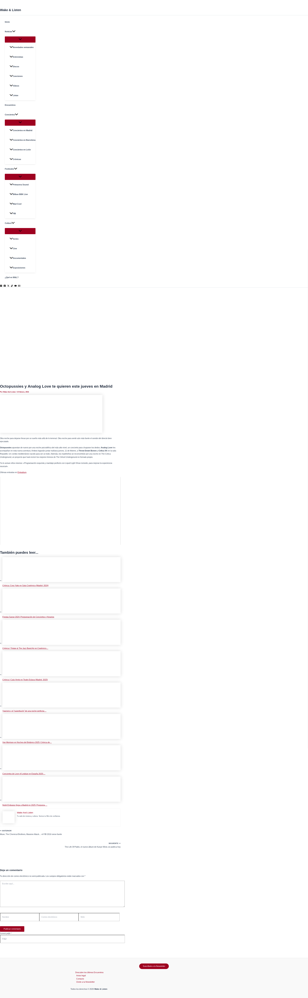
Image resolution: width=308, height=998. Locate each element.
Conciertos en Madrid (22, 130)
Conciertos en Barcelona (24, 140)
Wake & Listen (10, 10)
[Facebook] (5, 286)
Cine (15, 249)
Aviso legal (81, 976)
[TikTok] (12, 286)
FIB (14, 214)
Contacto (80, 979)
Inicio (7, 22)
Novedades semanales (23, 47)
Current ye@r (5, 933)
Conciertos (10, 115)
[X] (8, 286)
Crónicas (17, 159)
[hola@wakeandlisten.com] (19, 286)
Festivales (9, 169)
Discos (16, 67)
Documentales (19, 258)
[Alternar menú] (20, 39)
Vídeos (16, 86)
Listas (15, 95)
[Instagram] (1, 286)
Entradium (22, 472)
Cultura (8, 223)
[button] (13, 31)
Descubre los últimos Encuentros (89, 972)
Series (16, 239)
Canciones (18, 76)
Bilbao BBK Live (20, 194)
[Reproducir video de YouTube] (60, 511)
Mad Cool (17, 204)
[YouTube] (15, 286)
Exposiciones (19, 268)
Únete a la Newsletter (85, 982)
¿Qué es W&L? (12, 277)
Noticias (8, 32)
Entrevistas (18, 57)
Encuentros (10, 105)
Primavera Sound (21, 185)
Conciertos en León (22, 150)
